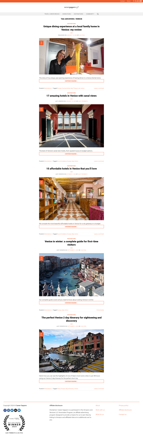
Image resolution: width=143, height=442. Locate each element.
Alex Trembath (83, 101)
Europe (59, 88)
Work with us (100, 410)
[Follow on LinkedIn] (141, 1)
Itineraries (71, 388)
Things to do (76, 88)
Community (90, 14)
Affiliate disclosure (125, 410)
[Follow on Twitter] (137, 1)
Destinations (78, 14)
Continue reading (71, 81)
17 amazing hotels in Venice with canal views (71, 95)
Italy (71, 88)
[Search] (98, 14)
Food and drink (66, 88)
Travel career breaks (51, 14)
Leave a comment (99, 88)
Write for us (100, 414)
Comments (100, 310)
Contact (122, 1)
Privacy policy (123, 405)
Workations (66, 14)
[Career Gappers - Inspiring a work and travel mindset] (71, 7)
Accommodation (62, 161)
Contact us (122, 414)
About (128, 1)
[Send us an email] (139, 1)
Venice (82, 88)
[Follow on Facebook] (133, 1)
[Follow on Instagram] (135, 1)
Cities (58, 388)
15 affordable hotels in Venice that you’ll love (71, 168)
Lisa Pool (82, 35)
